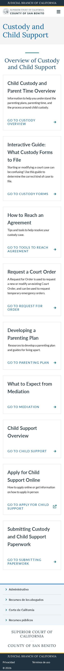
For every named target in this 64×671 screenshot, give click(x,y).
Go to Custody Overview (21, 122)
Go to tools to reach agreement (28, 249)
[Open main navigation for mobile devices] (58, 12)
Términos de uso (41, 662)
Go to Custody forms (28, 194)
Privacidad (9, 662)
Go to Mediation (23, 407)
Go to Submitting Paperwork (24, 561)
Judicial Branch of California (32, 3)
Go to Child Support (27, 451)
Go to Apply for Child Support (28, 506)
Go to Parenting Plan (28, 362)
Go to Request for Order (25, 308)
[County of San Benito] (23, 13)
